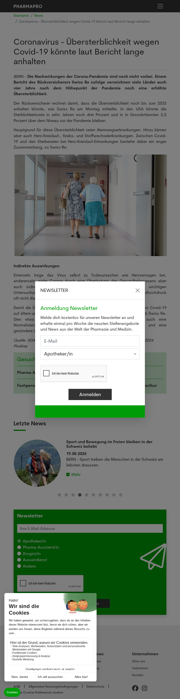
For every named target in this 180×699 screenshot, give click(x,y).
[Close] (137, 290)
